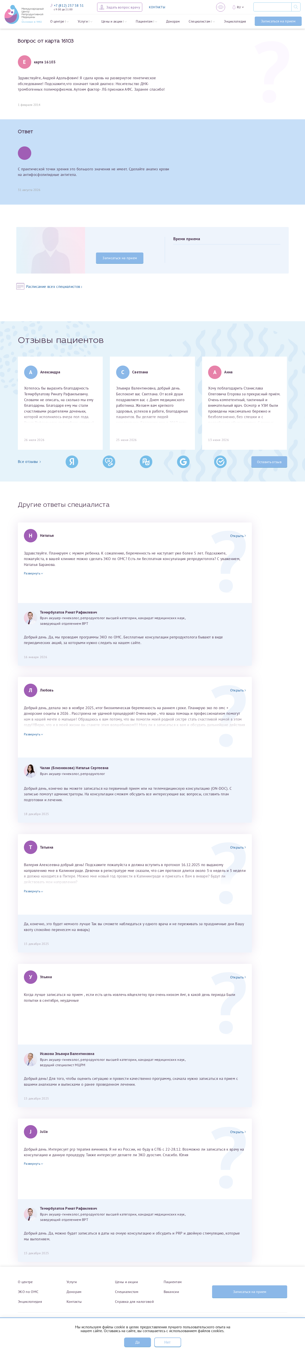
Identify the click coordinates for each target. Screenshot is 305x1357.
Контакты (74, 1301)
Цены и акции (111, 21)
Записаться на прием (278, 21)
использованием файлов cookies (196, 1330)
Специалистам (200, 21)
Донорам (173, 21)
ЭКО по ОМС (28, 1291)
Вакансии (171, 1291)
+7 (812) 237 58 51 (69, 5)
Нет (167, 1342)
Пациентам (144, 21)
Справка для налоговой (134, 1301)
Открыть (237, 535)
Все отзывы (28, 461)
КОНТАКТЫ (157, 7)
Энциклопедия (235, 21)
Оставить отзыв (269, 462)
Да (137, 1342)
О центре (57, 21)
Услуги (83, 21)
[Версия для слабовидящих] (220, 7)
